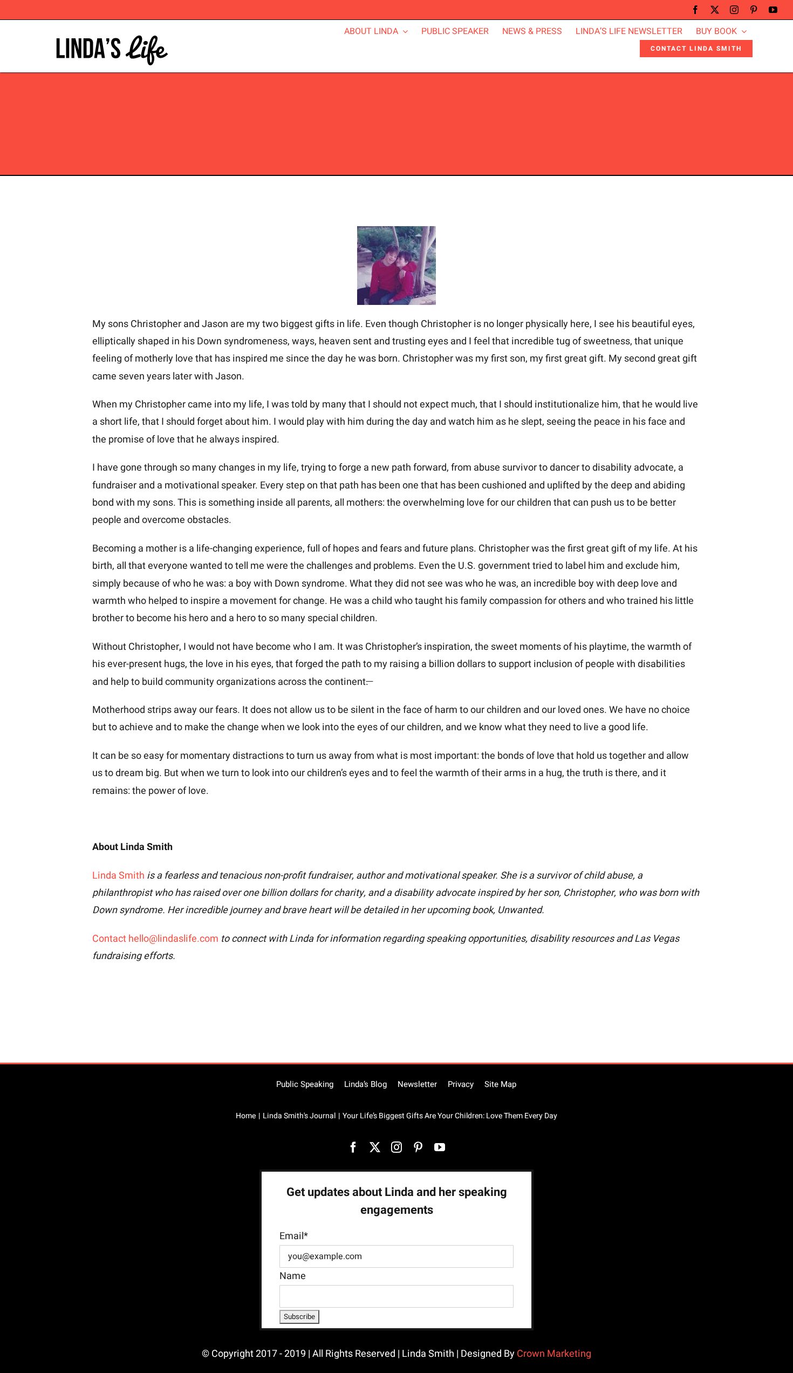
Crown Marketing (554, 1354)
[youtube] (773, 9)
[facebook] (695, 9)
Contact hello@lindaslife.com (155, 939)
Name (292, 1276)
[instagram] (734, 9)
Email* (293, 1236)
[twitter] (714, 9)
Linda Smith (118, 875)
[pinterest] (753, 9)
